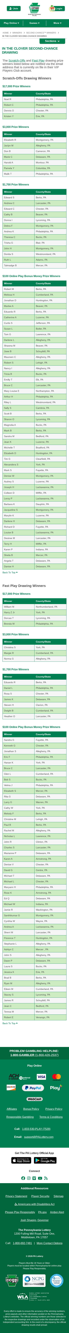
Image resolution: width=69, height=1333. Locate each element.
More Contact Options (49, 1243)
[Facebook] (23, 1178)
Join (15, 8)
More (57, 23)
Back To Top (9, 572)
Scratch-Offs (17, 60)
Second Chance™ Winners (41, 33)
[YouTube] (40, 1178)
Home (6, 33)
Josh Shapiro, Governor (34, 1220)
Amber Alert (57, 1212)
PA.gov (42, 1212)
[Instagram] (28, 1178)
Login (57, 9)
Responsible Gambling (20, 1117)
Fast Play (38, 60)
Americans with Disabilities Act (35, 1204)
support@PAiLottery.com (38, 1137)
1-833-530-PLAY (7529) (36, 1129)
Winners (17, 33)
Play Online (11, 23)
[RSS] (46, 1178)
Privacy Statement (16, 1196)
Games (33, 23)
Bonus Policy (31, 1109)
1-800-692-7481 (22, 1243)
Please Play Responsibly (20, 1212)
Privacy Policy (53, 1109)
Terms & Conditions (51, 1117)
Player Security (40, 1196)
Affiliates (12, 1109)
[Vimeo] (34, 1178)
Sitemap (58, 1196)
